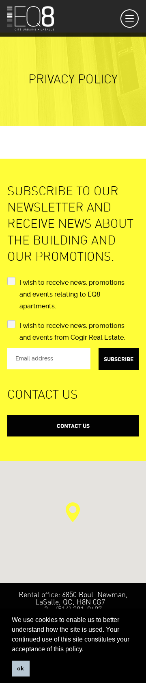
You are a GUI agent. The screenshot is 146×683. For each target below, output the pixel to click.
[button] (72, 512)
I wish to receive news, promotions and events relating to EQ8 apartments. (72, 294)
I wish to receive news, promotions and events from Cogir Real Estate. (72, 331)
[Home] (30, 18)
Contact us (73, 425)
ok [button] (20, 668)
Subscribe (118, 359)
